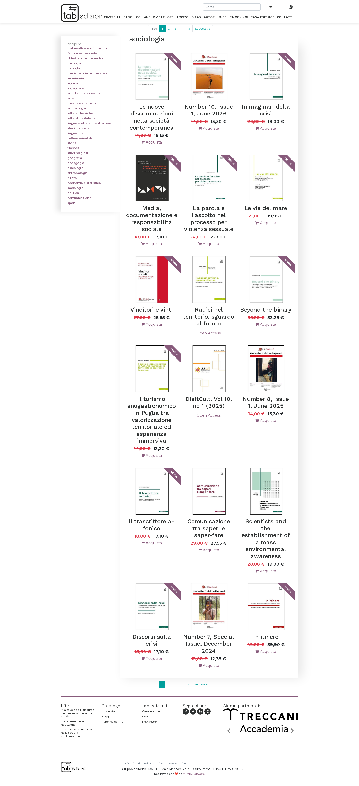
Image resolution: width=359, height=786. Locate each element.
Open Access (209, 333)
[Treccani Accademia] (260, 740)
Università (108, 711)
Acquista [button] (153, 142)
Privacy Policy (153, 763)
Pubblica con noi (113, 721)
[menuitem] (111, 18)
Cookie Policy (176, 763)
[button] (228, 730)
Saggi (105, 716)
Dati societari (131, 763)
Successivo (202, 28)
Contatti (147, 716)
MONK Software (194, 773)
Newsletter (149, 721)
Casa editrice (151, 711)
